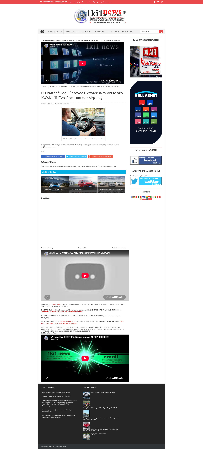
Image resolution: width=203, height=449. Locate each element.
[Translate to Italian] (151, 197)
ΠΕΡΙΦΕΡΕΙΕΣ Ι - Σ (71, 31)
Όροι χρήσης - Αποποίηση (102, 2)
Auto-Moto (66, 103)
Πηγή (42, 151)
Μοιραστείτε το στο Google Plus (102, 156)
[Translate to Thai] (149, 199)
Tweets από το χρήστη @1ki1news (140, 176)
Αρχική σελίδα (82, 248)
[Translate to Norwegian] (157, 197)
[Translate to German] (134, 197)
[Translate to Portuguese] (159, 197)
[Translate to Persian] (155, 197)
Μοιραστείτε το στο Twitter (78, 156)
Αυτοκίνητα (59, 103)
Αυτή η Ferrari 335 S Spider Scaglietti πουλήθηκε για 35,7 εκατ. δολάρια (100, 430)
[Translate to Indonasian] (149, 197)
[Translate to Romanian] (140, 199)
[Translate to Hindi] (147, 197)
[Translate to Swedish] (147, 199)
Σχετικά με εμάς (75, 2)
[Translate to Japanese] (153, 197)
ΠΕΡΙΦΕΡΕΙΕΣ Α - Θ (54, 31)
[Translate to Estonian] (143, 197)
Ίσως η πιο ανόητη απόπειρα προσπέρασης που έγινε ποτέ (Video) (101, 418)
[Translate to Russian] (143, 199)
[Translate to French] (132, 197)
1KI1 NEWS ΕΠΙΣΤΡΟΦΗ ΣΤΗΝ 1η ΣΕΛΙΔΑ (53, 2)
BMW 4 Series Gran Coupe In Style (103, 392)
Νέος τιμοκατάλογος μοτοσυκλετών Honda (56, 392)
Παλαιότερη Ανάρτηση (119, 248)
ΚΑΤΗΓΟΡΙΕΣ (86, 31)
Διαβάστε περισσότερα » (48, 147)
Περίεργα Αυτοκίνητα (98, 433)
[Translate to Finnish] (145, 197)
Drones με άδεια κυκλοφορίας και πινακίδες (56, 396)
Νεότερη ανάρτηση (47, 248)
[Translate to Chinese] (140, 197)
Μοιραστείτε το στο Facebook (55, 156)
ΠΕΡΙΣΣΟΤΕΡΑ (100, 31)
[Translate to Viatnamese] (151, 199)
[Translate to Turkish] (136, 197)
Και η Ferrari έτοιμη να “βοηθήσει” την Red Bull (100, 408)
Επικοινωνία (86, 2)
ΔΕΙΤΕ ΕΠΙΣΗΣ (114, 31)
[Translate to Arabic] (138, 197)
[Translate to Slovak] (145, 199)
